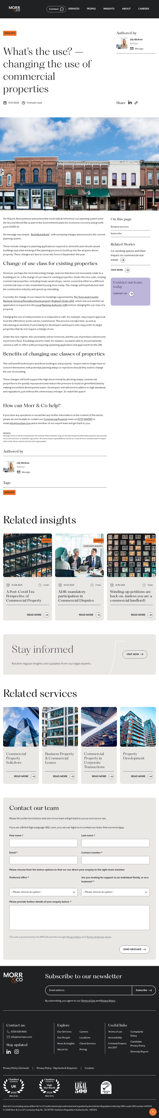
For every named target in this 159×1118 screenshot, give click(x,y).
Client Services (88, 1043)
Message (139, 49)
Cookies (89, 1068)
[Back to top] (153, 1112)
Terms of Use (88, 1001)
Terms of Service (95, 937)
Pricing (83, 1049)
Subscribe (116, 233)
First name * (16, 835)
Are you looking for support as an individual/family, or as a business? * (115, 879)
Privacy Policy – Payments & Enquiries (57, 1068)
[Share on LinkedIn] (130, 103)
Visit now (132, 654)
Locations (85, 1037)
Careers (84, 1031)
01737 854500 (84, 419)
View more (117, 270)
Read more (21, 776)
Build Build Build (40, 234)
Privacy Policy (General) (16, 1068)
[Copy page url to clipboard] (136, 103)
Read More (34, 615)
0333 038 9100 (19, 1031)
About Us (62, 1049)
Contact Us (120, 293)
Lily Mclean (136, 39)
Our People (63, 1037)
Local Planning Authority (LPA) (51, 305)
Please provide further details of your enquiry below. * (40, 902)
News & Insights (66, 1043)
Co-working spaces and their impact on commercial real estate (128, 255)
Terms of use (115, 1031)
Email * (13, 852)
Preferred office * (19, 877)
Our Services (64, 1031)
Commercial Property (56, 419)
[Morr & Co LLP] (14, 9)
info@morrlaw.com (20, 423)
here (121, 827)
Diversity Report (139, 1051)
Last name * (88, 835)
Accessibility (115, 1037)
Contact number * (91, 852)
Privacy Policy (74, 937)
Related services (120, 227)
